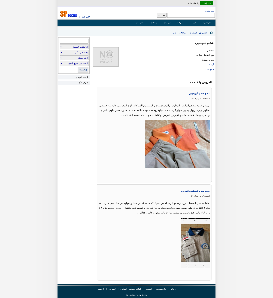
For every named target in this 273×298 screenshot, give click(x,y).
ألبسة (211, 64)
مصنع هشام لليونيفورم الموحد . (195, 191)
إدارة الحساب (193, 3)
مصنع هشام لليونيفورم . (199, 93)
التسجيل (148, 289)
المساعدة (112, 289)
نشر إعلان (207, 3)
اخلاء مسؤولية (161, 289)
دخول (173, 289)
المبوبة (193, 22)
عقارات (180, 22)
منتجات (154, 22)
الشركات (140, 22)
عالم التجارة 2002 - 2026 (136, 295)
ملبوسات (210, 69)
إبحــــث (83, 69)
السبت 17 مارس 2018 (200, 196)
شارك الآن (83, 82)
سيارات (167, 22)
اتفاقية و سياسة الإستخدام (130, 289)
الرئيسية (207, 22)
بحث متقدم (209, 11)
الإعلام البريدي (81, 77)
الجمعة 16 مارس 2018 (200, 98)
